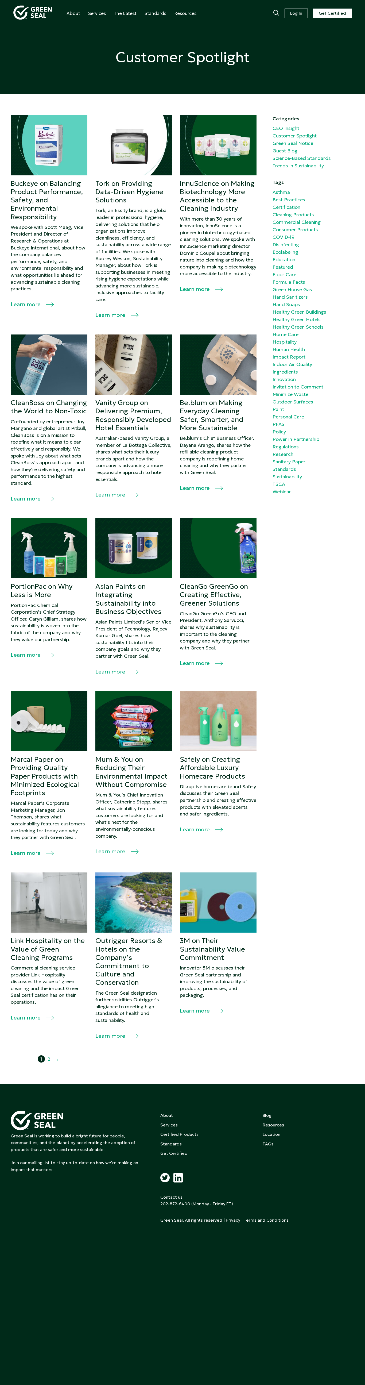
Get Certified (332, 13)
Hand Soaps (286, 304)
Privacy (233, 1220)
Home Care (285, 334)
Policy (279, 432)
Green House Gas (292, 289)
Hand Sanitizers (290, 297)
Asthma (281, 192)
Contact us (171, 1197)
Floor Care (284, 274)
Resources (185, 13)
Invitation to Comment (298, 387)
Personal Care (288, 417)
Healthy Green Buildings (299, 312)
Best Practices (289, 200)
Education (284, 259)
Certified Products (179, 1134)
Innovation (284, 379)
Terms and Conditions (266, 1220)
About (73, 13)
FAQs (268, 1144)
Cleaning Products (293, 214)
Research (283, 454)
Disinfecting (286, 244)
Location (271, 1134)
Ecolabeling (285, 252)
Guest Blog (285, 151)
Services (97, 13)
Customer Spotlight (295, 136)
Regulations (286, 447)
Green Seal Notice (293, 143)
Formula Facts (289, 282)
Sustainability (287, 477)
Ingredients (285, 372)
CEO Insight (286, 128)
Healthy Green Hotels (297, 319)
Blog (267, 1115)
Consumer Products (295, 229)
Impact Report (289, 357)
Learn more (26, 304)
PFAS (279, 424)
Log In (296, 13)
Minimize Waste (290, 394)
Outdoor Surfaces (293, 402)
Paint (278, 409)
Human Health (289, 349)
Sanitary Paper (289, 462)
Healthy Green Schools (298, 327)
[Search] (276, 13)
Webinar (282, 491)
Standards (155, 13)
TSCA (279, 484)
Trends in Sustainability (298, 166)
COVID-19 (283, 237)
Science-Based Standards (302, 158)
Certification (286, 207)
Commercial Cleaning (297, 222)
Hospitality (285, 342)
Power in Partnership (296, 439)
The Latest (125, 13)
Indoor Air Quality (292, 364)
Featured (283, 267)
